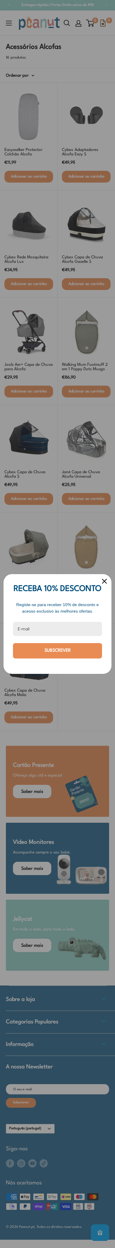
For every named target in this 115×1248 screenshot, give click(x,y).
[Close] (104, 581)
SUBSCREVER (58, 650)
